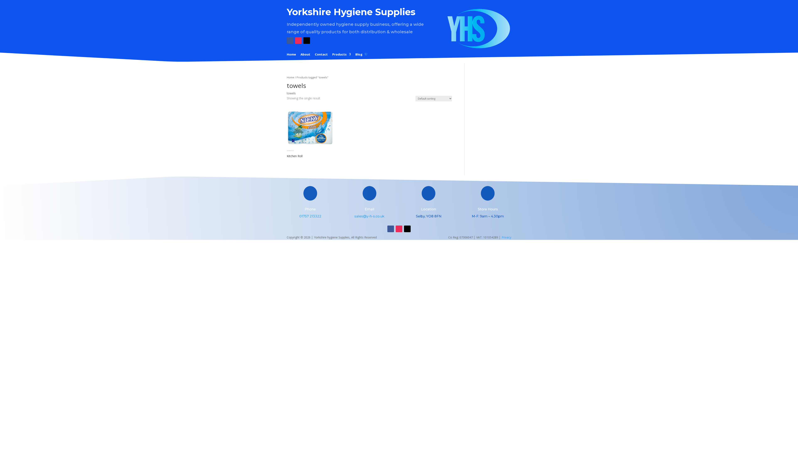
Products (339, 54)
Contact (321, 54)
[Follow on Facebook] (290, 40)
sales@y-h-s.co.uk (369, 216)
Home (291, 54)
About (305, 54)
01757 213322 (310, 216)
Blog (358, 54)
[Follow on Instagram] (298, 40)
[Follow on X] (306, 40)
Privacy (506, 237)
